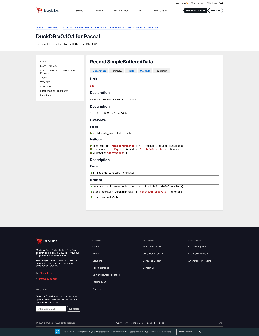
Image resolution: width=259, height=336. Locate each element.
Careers (96, 246)
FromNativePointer (122, 145)
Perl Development (197, 246)
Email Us (96, 289)
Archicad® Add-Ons (198, 253)
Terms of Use (136, 322)
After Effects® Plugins (199, 260)
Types (43, 77)
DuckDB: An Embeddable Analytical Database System (97, 28)
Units (43, 61)
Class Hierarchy (48, 65)
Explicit (120, 149)
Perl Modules (99, 281)
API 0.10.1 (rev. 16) (147, 28)
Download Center (152, 260)
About (95, 253)
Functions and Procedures (54, 90)
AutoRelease (115, 152)
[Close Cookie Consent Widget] (200, 332)
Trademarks (150, 322)
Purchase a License (153, 246)
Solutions (97, 260)
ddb (92, 85)
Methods (145, 70)
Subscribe (74, 309)
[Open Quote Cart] (187, 3)
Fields (131, 70)
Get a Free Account (153, 253)
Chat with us (198, 3)
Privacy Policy (121, 322)
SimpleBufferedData (153, 149)
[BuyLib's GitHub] (220, 322)
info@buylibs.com (48, 278)
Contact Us (149, 267)
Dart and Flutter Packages (106, 274)
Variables (45, 81)
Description (99, 70)
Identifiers (45, 95)
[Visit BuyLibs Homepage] (47, 10)
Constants (45, 86)
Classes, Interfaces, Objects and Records (57, 72)
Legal (161, 322)
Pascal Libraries (47, 28)
